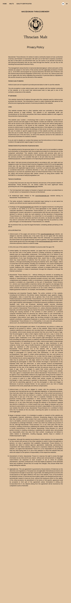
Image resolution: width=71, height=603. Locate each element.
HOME (5, 4)
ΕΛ (67, 4)
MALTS (11, 4)
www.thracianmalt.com (31, 186)
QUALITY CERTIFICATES (24, 4)
